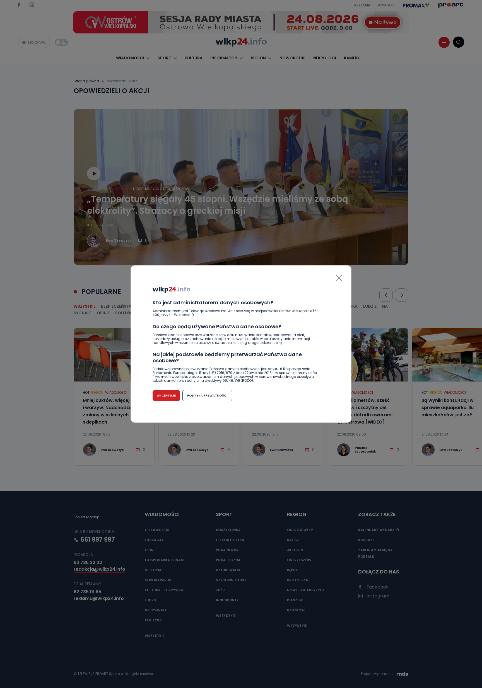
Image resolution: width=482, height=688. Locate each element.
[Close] (339, 277)
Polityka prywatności (207, 395)
